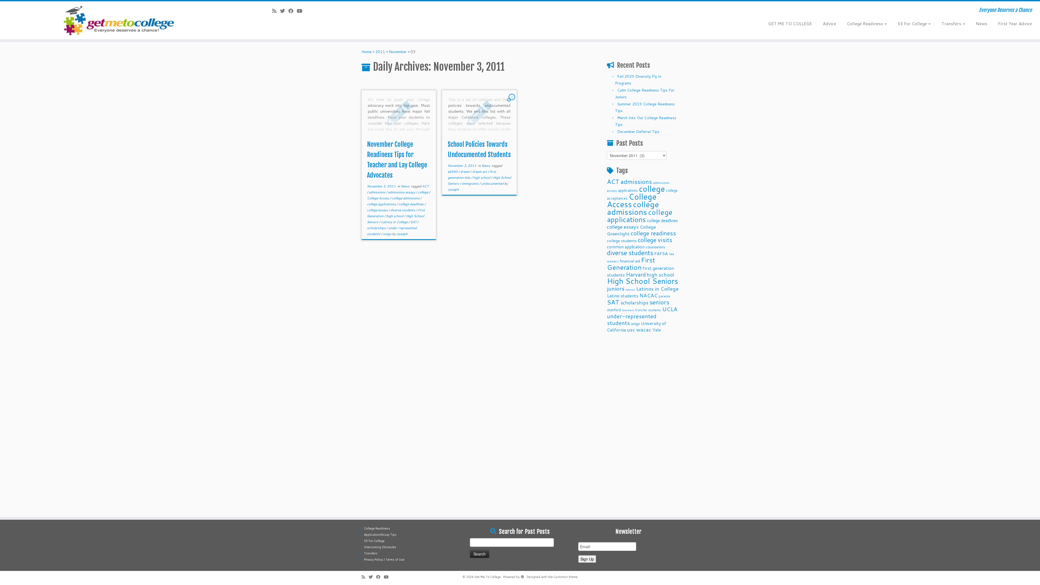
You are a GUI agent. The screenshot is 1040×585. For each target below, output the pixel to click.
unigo (387, 234)
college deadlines (411, 204)
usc (631, 329)
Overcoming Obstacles (380, 547)
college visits (655, 240)
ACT (425, 186)
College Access (378, 198)
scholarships (376, 228)
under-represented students (631, 319)
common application (626, 247)
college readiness (653, 233)
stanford (614, 309)
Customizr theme (565, 577)
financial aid (630, 261)
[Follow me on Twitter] (284, 10)
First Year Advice (1015, 23)
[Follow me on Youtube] (301, 10)
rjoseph (402, 234)
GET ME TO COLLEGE (790, 23)
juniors (616, 288)
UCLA (669, 309)
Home (367, 51)
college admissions (406, 198)
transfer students (648, 310)
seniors (659, 302)
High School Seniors (642, 281)
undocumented (492, 183)
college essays (378, 210)
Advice (829, 23)
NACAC (648, 295)
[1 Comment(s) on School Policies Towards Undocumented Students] (512, 102)
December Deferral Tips (638, 131)
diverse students (403, 210)
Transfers (951, 23)
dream (465, 171)
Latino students (622, 295)
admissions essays (402, 192)
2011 (380, 51)
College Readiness (865, 23)
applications (628, 190)
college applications (382, 204)
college (423, 192)
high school (395, 216)
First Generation (631, 263)
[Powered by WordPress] (522, 576)
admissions (377, 192)
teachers (628, 310)
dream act (480, 171)
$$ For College (913, 23)
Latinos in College (394, 222)
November (398, 51)
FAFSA (661, 253)
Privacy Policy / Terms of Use (384, 559)
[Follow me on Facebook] (292, 10)
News (981, 23)
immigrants (470, 183)
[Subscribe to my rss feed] (276, 10)
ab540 (453, 171)
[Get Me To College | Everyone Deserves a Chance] (120, 20)
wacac (643, 329)
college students (622, 240)
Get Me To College (487, 577)
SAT (413, 222)
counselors (655, 247)
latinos (630, 289)
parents (664, 296)
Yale (656, 330)
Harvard (636, 274)
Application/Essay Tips (380, 534)
